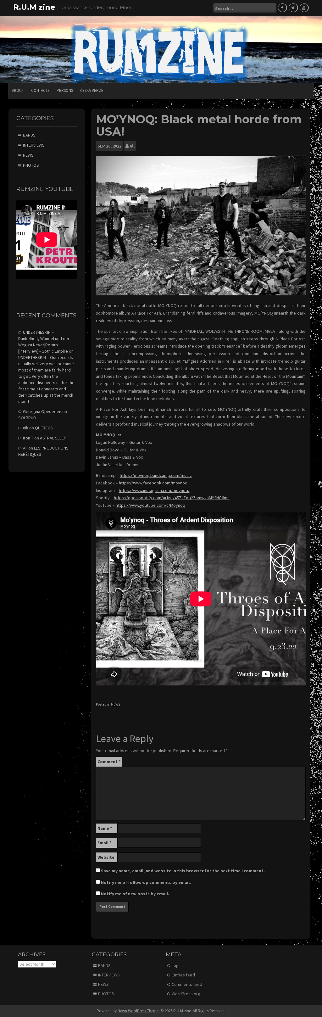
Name (104, 828)
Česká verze (91, 90)
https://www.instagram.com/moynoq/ (154, 490)
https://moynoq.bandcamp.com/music (156, 475)
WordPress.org (186, 994)
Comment (108, 761)
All (132, 146)
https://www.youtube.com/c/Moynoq (150, 505)
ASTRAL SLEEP (53, 438)
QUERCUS (44, 428)
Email (104, 843)
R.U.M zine (34, 7)
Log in (177, 965)
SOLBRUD (27, 418)
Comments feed (187, 984)
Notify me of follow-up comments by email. (146, 882)
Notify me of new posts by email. (135, 894)
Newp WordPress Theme (138, 1011)
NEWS (115, 704)
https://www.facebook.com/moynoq (153, 483)
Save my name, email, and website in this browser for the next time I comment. (183, 871)
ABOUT (18, 90)
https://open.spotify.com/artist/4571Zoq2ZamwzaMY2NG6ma (172, 497)
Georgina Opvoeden (42, 411)
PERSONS (65, 90)
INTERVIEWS (34, 145)
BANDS (29, 135)
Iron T (28, 438)
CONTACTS (40, 90)
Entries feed (183, 975)
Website (105, 857)
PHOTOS (31, 165)
